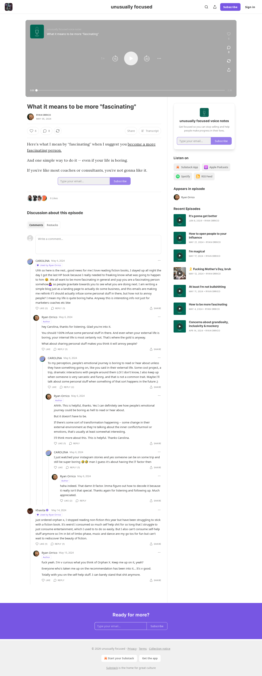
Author (46, 321)
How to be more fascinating (208, 304)
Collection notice (159, 648)
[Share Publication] (215, 7)
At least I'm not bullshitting (207, 287)
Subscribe (230, 7)
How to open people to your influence (208, 235)
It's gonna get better (203, 216)
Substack (112, 668)
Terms (143, 648)
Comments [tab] (36, 225)
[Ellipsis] (159, 260)
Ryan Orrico (43, 115)
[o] (180, 220)
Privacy (132, 648)
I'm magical (197, 251)
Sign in (250, 7)
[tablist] (43, 225)
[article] (204, 220)
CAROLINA (42, 261)
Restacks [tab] (52, 225)
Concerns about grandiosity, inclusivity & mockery (208, 324)
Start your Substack (121, 658)
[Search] (206, 7)
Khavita (40, 510)
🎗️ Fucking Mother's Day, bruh (210, 269)
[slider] (130, 90)
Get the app (150, 658)
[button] (103, 58)
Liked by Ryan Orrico (50, 265)
